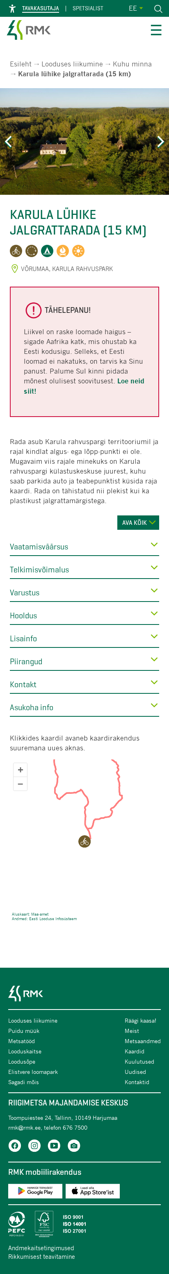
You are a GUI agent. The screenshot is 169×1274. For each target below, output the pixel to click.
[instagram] (34, 1147)
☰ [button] (156, 31)
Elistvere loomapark (33, 1072)
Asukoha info (31, 707)
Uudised (135, 1072)
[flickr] (73, 1147)
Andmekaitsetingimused (41, 1248)
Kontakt (23, 684)
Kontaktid (137, 1082)
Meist (132, 1031)
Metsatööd (21, 1041)
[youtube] (54, 1147)
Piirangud (26, 661)
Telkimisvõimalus (39, 570)
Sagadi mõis (23, 1082)
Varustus (24, 593)
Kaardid (134, 1051)
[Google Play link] (35, 1192)
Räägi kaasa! (140, 1020)
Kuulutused (139, 1061)
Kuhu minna (132, 63)
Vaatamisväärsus (39, 547)
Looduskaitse (24, 1051)
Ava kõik (134, 522)
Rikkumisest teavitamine (41, 1256)
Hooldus (23, 616)
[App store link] (93, 1192)
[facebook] (14, 1147)
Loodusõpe (21, 1061)
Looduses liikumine (72, 63)
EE (133, 8)
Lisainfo (23, 639)
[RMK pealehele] (29, 31)
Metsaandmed (143, 1041)
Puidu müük (23, 1031)
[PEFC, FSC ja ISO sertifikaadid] (84, 1224)
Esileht (21, 63)
